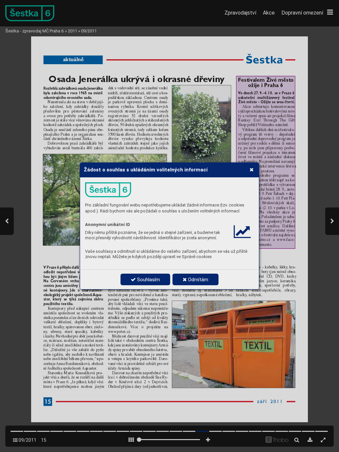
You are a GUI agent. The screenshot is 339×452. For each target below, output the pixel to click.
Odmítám (197, 280)
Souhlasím (148, 280)
